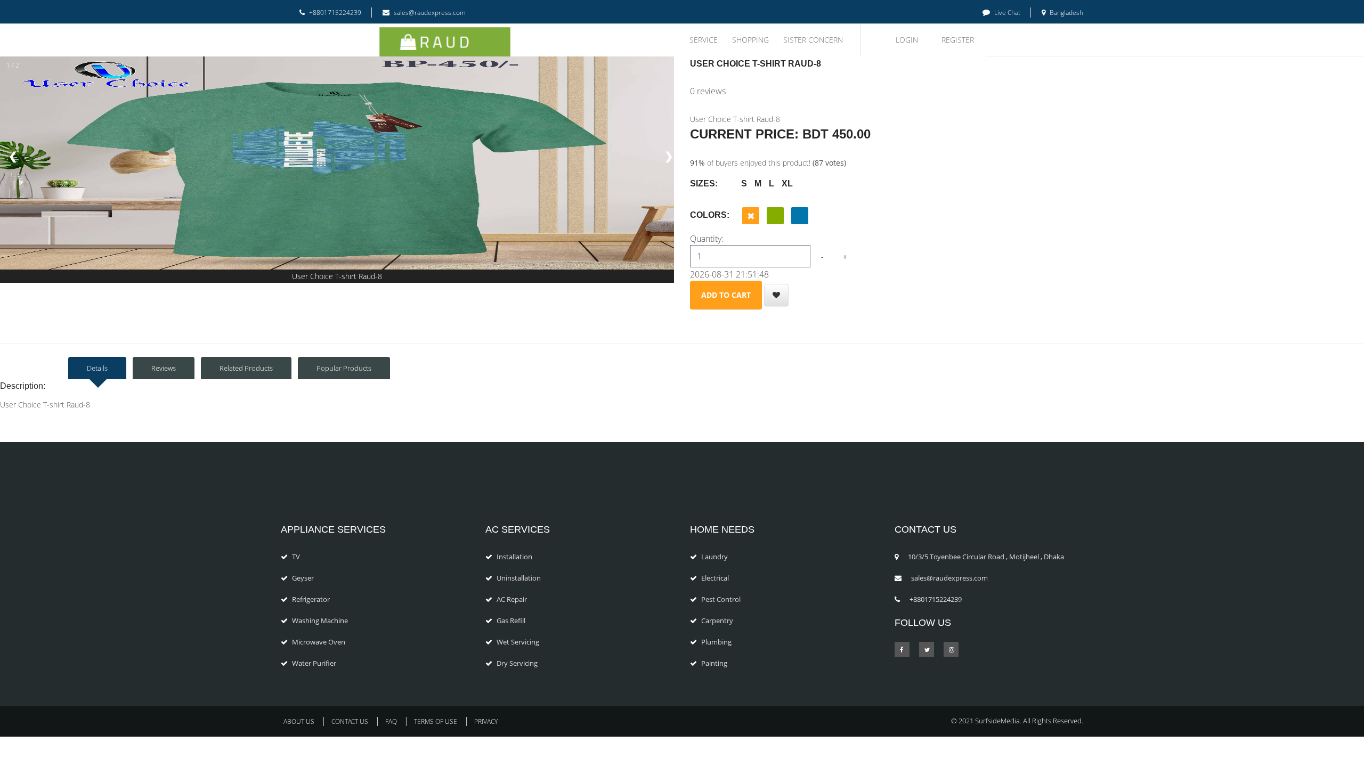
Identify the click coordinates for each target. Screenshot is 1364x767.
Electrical (715, 578)
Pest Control (721, 599)
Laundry (714, 556)
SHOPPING (750, 40)
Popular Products (343, 368)
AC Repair (512, 599)
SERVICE (703, 40)
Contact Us (349, 721)
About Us (298, 721)
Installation (514, 556)
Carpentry (717, 620)
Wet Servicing (518, 642)
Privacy (486, 721)
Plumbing (716, 642)
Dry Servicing (517, 663)
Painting (714, 663)
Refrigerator (311, 599)
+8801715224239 (334, 12)
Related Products (246, 368)
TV (296, 556)
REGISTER (957, 40)
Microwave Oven (318, 642)
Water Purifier (314, 663)
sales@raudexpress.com (429, 12)
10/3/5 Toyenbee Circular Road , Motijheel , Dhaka (986, 556)
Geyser (303, 578)
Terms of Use (435, 721)
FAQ (391, 721)
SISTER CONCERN (813, 40)
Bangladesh (1065, 12)
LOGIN (907, 40)
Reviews (163, 368)
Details (97, 368)
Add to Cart (726, 295)
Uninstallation (519, 578)
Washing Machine (320, 620)
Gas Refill (511, 620)
